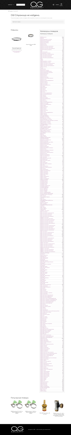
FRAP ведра (42, 86)
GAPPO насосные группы (45, 361)
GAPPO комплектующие (45, 170)
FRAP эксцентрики (44, 169)
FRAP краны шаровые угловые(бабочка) (48, 299)
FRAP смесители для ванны (46, 55)
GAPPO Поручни (43, 113)
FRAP (41, 50)
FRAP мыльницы (43, 90)
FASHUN (42, 38)
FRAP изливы (42, 161)
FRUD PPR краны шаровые (45, 330)
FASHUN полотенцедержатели (46, 80)
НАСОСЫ (42, 198)
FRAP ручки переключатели (46, 167)
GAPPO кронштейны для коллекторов (48, 357)
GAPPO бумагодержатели (45, 104)
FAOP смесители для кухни (46, 215)
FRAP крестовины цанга (45, 306)
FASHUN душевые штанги (45, 129)
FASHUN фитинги (44, 255)
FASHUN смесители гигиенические (47, 225)
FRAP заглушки (43, 289)
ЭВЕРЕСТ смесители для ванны (47, 249)
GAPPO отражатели (44, 176)
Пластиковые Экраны (45, 196)
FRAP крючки (43, 89)
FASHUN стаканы (44, 82)
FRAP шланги (43, 168)
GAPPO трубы (43, 379)
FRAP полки (42, 91)
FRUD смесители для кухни (46, 240)
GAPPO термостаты (44, 376)
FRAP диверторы (43, 159)
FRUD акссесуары (44, 97)
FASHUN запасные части (45, 144)
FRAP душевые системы (45, 53)
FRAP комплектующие (45, 155)
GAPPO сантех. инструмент (46, 369)
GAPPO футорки (43, 384)
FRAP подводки (43, 203)
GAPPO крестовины (44, 356)
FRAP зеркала (43, 135)
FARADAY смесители (44, 217)
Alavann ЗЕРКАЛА (43, 188)
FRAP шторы (43, 389)
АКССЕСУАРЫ (43, 69)
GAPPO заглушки (43, 345)
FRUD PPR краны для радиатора (47, 329)
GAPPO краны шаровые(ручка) (46, 355)
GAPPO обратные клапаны (46, 363)
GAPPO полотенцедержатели (46, 112)
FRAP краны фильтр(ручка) (45, 297)
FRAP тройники (43, 313)
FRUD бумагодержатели (45, 98)
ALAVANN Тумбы (43, 184)
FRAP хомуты (43, 325)
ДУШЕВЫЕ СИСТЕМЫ (44, 117)
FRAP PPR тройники (44, 277)
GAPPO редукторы (44, 368)
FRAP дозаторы (43, 87)
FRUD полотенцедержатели (46, 102)
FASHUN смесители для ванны (46, 46)
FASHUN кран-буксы (44, 42)
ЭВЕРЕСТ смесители (44, 248)
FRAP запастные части (45, 160)
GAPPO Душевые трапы (45, 127)
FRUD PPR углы (43, 333)
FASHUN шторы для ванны (46, 49)
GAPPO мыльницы (44, 110)
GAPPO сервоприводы (45, 371)
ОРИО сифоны (43, 208)
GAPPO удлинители (44, 381)
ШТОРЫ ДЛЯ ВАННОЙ (45, 387)
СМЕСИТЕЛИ (43, 209)
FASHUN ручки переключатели (46, 152)
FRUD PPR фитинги (44, 328)
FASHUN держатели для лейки (46, 142)
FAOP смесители (43, 211)
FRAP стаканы (43, 96)
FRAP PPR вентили (44, 258)
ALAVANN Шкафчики (44, 186)
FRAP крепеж (43, 304)
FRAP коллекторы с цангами (46, 292)
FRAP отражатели (44, 166)
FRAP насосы (43, 199)
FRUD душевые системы (45, 122)
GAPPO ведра (43, 105)
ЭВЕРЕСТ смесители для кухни (46, 250)
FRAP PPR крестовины (45, 267)
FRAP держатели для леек (45, 158)
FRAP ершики (43, 88)
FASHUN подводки (44, 202)
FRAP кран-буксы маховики (46, 163)
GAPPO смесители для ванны (46, 64)
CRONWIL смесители (44, 210)
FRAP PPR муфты (43, 269)
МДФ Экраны (43, 195)
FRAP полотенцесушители (46, 94)
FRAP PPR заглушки (44, 260)
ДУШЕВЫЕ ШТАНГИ (44, 128)
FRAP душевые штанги (45, 130)
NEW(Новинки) (43, 37)
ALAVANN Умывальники (45, 185)
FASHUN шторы (43, 388)
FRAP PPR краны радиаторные (46, 261)
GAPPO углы (42, 380)
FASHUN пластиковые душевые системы (49, 120)
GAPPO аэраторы (44, 171)
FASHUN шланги (43, 153)
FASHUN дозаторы (44, 73)
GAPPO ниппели (43, 362)
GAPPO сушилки (43, 66)
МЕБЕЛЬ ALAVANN (44, 179)
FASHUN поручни (43, 81)
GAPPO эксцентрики (44, 178)
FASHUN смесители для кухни (46, 47)
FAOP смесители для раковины (46, 216)
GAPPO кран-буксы (44, 174)
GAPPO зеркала (43, 136)
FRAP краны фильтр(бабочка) (46, 296)
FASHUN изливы (43, 145)
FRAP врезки (42, 288)
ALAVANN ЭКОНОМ (44, 187)
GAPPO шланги (43, 177)
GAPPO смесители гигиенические (47, 63)
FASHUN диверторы (44, 143)
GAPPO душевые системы (45, 61)
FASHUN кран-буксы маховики (46, 147)
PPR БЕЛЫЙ (42, 259)
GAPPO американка (44, 340)
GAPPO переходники (44, 364)
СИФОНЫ (42, 206)
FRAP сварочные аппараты (46, 323)
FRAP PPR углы (43, 280)
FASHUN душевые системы (46, 39)
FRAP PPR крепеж (43, 266)
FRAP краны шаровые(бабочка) (46, 301)
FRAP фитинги (43, 256)
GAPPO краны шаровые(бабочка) (47, 354)
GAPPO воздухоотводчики (45, 341)
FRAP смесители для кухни (46, 56)
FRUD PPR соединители (45, 331)
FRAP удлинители (44, 317)
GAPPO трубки (43, 378)
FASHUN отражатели (45, 151)
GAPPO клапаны (43, 346)
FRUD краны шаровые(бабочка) (46, 336)
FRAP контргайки (44, 293)
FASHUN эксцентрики (45, 154)
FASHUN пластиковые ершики (46, 78)
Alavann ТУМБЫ (43, 191)
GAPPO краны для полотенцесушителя (48, 353)
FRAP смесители (43, 231)
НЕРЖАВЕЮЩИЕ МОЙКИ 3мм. (46, 200)
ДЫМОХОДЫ (43, 133)
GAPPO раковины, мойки (45, 62)
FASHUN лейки (43, 43)
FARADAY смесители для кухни (46, 218)
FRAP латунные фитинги (45, 284)
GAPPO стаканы (43, 114)
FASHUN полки (43, 79)
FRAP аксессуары (43, 51)
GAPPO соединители (44, 372)
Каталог (10, 4)
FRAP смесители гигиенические (47, 54)
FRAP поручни (43, 95)
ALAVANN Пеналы (44, 183)
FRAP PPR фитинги (44, 257)
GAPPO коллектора (44, 347)
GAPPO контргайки (44, 349)
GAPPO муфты (43, 360)
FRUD (41, 58)
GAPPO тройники (44, 377)
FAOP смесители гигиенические (47, 212)
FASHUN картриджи (44, 41)
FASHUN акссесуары (44, 70)
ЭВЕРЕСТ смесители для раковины (47, 251)
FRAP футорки (43, 320)
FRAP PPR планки (43, 273)
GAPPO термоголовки (45, 373)
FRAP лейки (42, 164)
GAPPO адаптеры (44, 339)
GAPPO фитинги (43, 338)
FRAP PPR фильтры (44, 282)
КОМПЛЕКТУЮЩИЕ (44, 138)
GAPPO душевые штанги (45, 131)
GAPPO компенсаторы (45, 348)
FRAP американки (44, 285)
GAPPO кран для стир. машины (47, 352)
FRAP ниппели (43, 308)
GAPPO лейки (43, 175)
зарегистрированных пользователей (17, 51)
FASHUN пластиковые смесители (47, 219)
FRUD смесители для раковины (47, 241)
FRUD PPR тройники (44, 332)
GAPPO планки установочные (46, 365)
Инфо (57, 4)
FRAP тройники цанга (45, 314)
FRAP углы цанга (43, 316)
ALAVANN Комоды (44, 182)
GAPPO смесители (44, 242)
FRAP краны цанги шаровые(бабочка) (48, 298)
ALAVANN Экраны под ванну (46, 194)
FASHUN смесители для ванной (47, 220)
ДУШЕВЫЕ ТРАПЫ (44, 125)
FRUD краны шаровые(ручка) (46, 337)
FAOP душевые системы (45, 118)
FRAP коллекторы (44, 291)
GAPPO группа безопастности (47, 344)
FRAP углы (42, 315)
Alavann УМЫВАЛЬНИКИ (45, 192)
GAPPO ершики (43, 107)
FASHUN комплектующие (45, 40)
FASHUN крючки (43, 75)
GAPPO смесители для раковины (47, 65)
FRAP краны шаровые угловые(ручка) (48, 300)
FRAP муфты (42, 307)
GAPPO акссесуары (44, 103)
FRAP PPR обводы (43, 272)
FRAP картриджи (43, 162)
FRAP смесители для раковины (46, 57)
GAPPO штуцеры (43, 385)
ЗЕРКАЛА (42, 134)
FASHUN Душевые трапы (45, 126)
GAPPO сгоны (43, 370)
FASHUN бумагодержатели (46, 71)
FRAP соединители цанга (45, 312)
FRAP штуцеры (43, 321)
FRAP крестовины (44, 305)
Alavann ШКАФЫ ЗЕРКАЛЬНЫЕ (46, 193)
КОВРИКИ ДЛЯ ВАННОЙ (45, 137)
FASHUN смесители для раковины (47, 48)
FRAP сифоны (43, 207)
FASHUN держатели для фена (46, 72)
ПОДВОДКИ (42, 201)
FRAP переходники (44, 309)
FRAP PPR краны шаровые (45, 264)
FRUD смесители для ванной (46, 239)
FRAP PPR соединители (45, 275)
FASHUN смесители (44, 224)
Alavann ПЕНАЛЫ (43, 190)
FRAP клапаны (43, 290)
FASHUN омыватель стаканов (46, 150)
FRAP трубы (42, 324)
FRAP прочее (42, 322)
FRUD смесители (43, 236)
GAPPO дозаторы (44, 106)
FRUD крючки (43, 99)
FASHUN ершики (43, 74)
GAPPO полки (43, 111)
